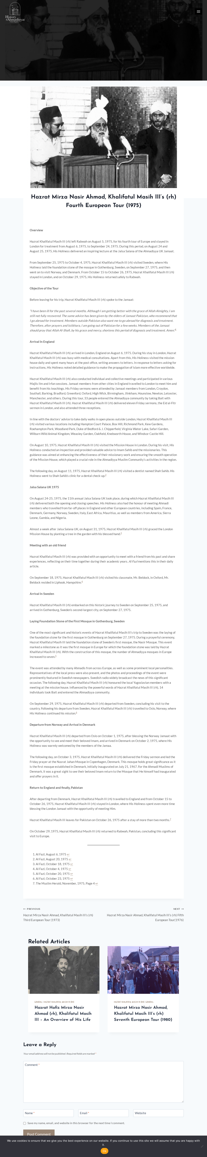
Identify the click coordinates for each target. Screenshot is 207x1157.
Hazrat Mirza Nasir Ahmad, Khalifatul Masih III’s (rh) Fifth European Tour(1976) (145, 914)
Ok (104, 1151)
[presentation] (63, 970)
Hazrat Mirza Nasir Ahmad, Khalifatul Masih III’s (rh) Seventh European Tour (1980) (143, 1014)
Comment (32, 1065)
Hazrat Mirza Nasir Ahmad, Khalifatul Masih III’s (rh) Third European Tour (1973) (58, 914)
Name (30, 1113)
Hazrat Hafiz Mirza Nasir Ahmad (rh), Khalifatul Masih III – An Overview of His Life (63, 1014)
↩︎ (68, 854)
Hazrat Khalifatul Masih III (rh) (59, 1002)
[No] (202, 1146)
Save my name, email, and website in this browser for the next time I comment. (76, 1123)
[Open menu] (198, 11)
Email (84, 1113)
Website (140, 1113)
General (38, 1002)
